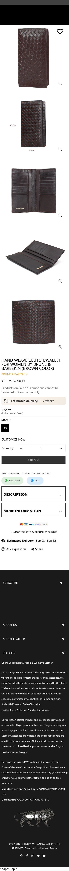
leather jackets (41, 693)
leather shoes (26, 719)
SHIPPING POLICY (15, 662)
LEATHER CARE (12, 648)
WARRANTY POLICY (15, 679)
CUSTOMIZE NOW (13, 439)
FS (5, 428)
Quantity (7, 448)
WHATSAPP (14, 480)
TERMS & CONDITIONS (18, 674)
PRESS (7, 634)
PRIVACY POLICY (13, 685)
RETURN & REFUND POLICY (21, 668)
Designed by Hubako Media (41, 848)
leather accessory (42, 772)
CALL (37, 480)
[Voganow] (34, 10)
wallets (30, 735)
